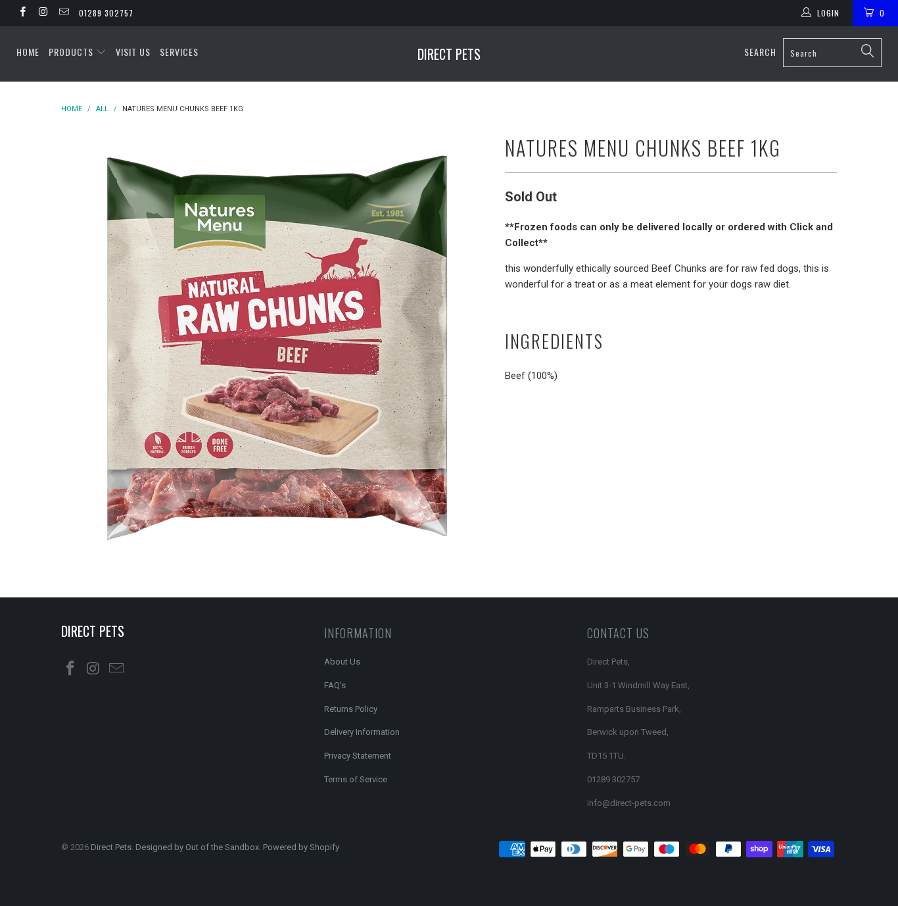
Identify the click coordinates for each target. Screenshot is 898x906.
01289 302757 (106, 12)
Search (760, 52)
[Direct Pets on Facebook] (22, 13)
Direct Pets (449, 54)
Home (27, 52)
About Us (342, 662)
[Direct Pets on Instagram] (42, 13)
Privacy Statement (357, 756)
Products (72, 52)
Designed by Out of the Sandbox (197, 847)
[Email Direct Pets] (63, 13)
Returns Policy (350, 709)
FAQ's (335, 685)
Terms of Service (355, 779)
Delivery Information (362, 732)
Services (179, 52)
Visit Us (133, 52)
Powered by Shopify (301, 847)
